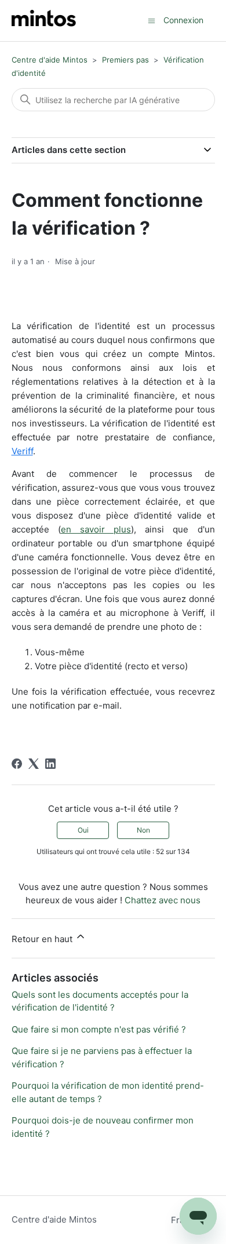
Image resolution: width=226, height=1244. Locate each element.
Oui (83, 830)
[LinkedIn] (50, 763)
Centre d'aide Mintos (50, 59)
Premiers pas (125, 59)
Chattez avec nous (163, 900)
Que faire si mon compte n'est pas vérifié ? (99, 1029)
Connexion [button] (183, 20)
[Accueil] (44, 20)
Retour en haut (43, 938)
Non (143, 830)
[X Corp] (33, 763)
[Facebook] (17, 763)
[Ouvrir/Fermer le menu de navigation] (151, 20)
